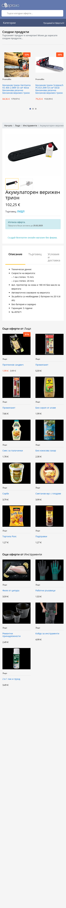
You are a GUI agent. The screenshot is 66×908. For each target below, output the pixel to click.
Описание (15, 254)
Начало (8, 125)
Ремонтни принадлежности (11, 635)
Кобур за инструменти (47, 633)
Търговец (35, 254)
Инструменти (30, 125)
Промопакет (41, 365)
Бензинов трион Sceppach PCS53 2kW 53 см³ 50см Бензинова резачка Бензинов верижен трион (38, 89)
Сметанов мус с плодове (48, 493)
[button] (30, 109)
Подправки (41, 536)
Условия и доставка (54, 257)
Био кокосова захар (45, 450)
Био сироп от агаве (45, 408)
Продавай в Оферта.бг (53, 23)
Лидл (17, 125)
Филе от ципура (10, 590)
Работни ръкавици (45, 590)
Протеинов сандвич (13, 365)
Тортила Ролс (9, 536)
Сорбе (5, 493)
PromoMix (28, 79)
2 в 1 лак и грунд (11, 679)
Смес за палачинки (12, 450)
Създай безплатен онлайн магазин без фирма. (32, 237)
